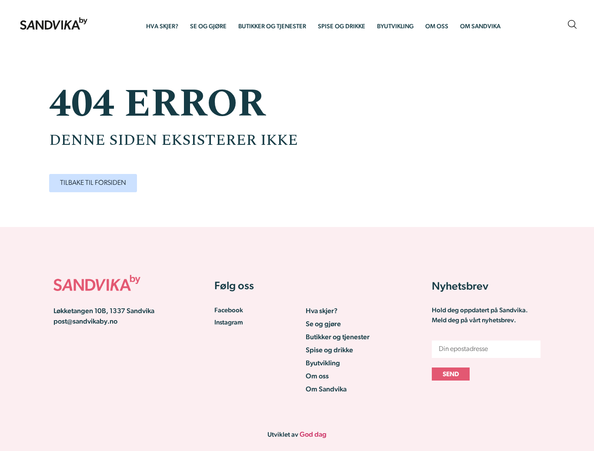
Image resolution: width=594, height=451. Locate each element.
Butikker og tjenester (272, 26)
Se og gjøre (208, 26)
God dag (313, 434)
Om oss (436, 26)
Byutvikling (395, 26)
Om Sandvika (480, 26)
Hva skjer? (162, 26)
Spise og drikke (341, 26)
